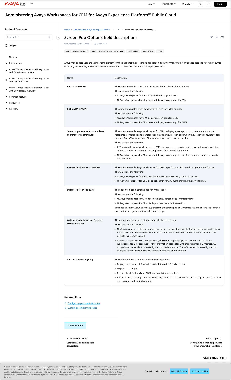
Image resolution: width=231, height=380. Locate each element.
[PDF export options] (217, 37)
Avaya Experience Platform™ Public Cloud (107, 51)
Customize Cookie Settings (156, 371)
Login (220, 4)
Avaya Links (167, 4)
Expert (160, 51)
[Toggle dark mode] (208, 4)
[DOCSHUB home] (19, 4)
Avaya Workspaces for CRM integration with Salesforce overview (29, 71)
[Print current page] (222, 37)
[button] (75, 325)
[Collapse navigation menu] (58, 37)
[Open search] (200, 4)
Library (151, 3)
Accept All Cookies (200, 371)
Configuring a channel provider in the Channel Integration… (206, 344)
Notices (13, 57)
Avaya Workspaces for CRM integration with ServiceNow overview (29, 89)
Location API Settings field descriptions (80, 344)
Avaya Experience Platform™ (77, 51)
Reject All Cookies (178, 371)
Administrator (148, 51)
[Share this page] (211, 37)
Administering (133, 51)
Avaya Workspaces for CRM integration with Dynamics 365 (29, 80)
